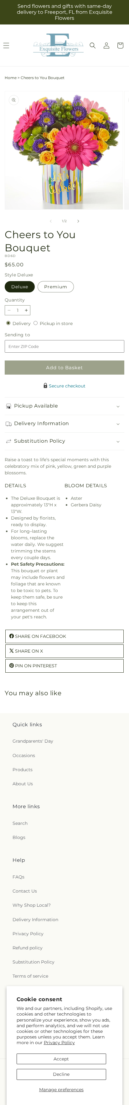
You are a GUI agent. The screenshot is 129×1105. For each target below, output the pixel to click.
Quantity (15, 300)
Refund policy (28, 948)
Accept (61, 1059)
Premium (55, 287)
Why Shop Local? (32, 905)
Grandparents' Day (33, 741)
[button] (93, 45)
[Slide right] (78, 221)
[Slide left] (51, 221)
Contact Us (25, 891)
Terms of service (30, 976)
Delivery (22, 323)
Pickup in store (56, 323)
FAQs (18, 877)
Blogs (19, 837)
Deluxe (19, 287)
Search (20, 823)
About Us (23, 784)
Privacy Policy (59, 1042)
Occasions (24, 755)
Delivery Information (35, 919)
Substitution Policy (33, 962)
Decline (61, 1074)
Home (11, 77)
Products (23, 769)
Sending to (27, 335)
